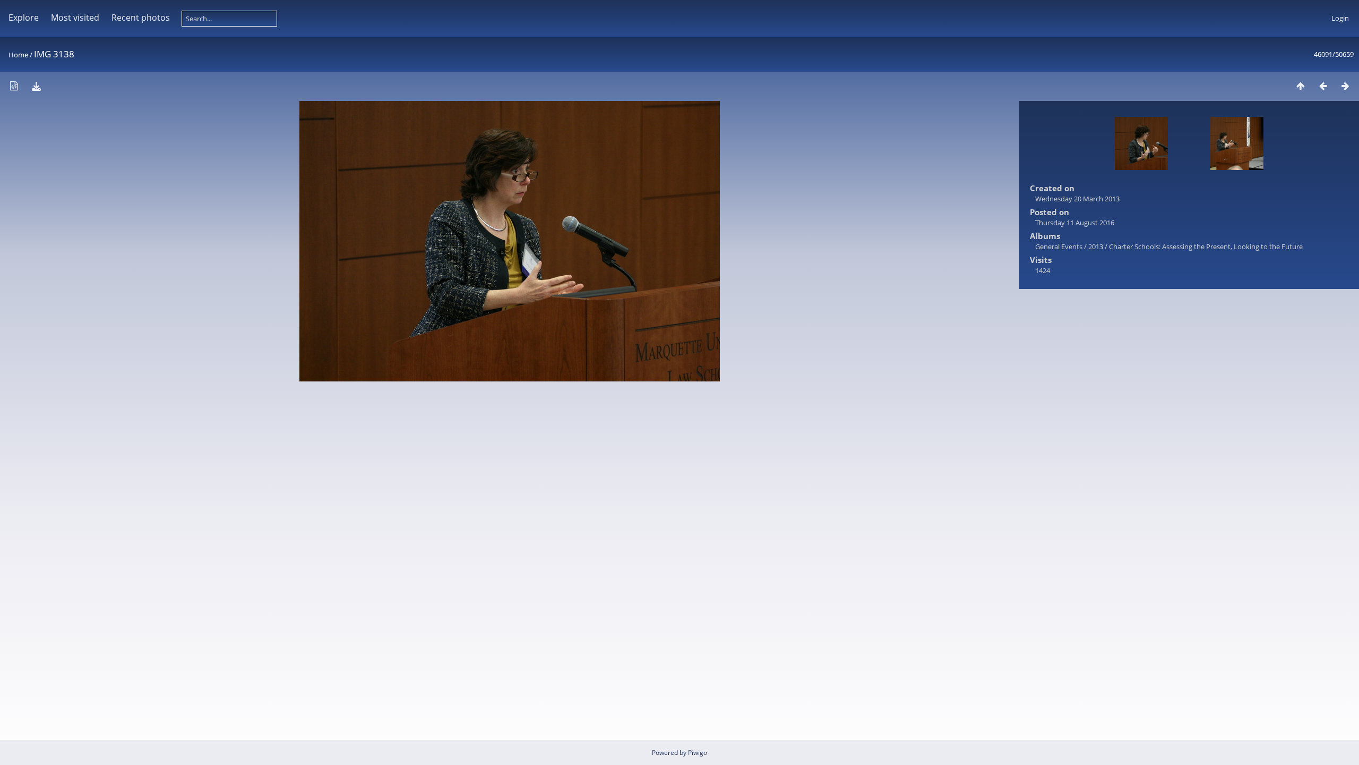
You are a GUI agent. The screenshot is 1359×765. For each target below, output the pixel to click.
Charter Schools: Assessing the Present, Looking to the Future (1206, 246)
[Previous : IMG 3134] (1323, 86)
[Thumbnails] (1300, 86)
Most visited (75, 17)
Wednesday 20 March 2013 (1077, 198)
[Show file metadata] (14, 86)
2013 (1095, 246)
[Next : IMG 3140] (1345, 86)
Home (18, 55)
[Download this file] (36, 86)
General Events (1058, 246)
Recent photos (140, 17)
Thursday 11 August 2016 (1074, 222)
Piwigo (697, 752)
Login (1340, 18)
